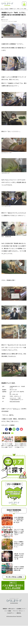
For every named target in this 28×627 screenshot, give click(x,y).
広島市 (15, 21)
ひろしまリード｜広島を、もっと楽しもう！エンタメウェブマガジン (7, 4)
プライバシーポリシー (18, 610)
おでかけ (6, 8)
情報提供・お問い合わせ (9, 608)
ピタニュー (16, 409)
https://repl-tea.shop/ (15, 401)
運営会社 (19, 613)
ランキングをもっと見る (14, 577)
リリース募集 (7, 610)
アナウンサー (5, 21)
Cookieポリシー (11, 613)
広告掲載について (21, 608)
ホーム (2, 8)
